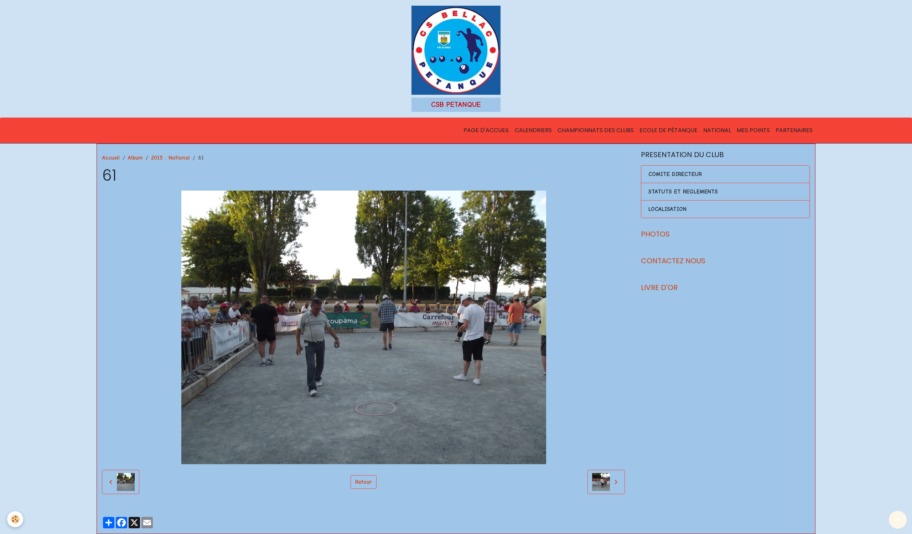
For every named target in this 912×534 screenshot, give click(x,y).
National (717, 130)
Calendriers (533, 130)
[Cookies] (15, 519)
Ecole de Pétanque (668, 130)
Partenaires (794, 130)
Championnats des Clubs (596, 130)
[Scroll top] (898, 520)
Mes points (753, 130)
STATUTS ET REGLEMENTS (683, 191)
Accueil (111, 158)
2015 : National (170, 158)
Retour (363, 482)
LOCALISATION (667, 209)
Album (135, 158)
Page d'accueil (486, 130)
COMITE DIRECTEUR (675, 174)
